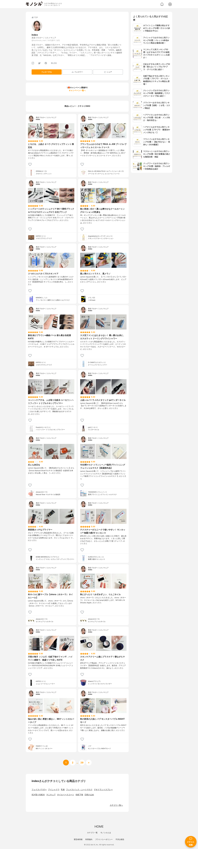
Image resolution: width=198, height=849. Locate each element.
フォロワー (78, 72)
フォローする (46, 72)
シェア (109, 72)
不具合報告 (120, 839)
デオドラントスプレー (103, 789)
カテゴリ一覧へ (116, 805)
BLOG (54, 63)
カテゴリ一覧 (92, 832)
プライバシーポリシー (104, 839)
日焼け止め (89, 795)
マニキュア (51, 795)
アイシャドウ (53, 789)
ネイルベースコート (65, 795)
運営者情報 (78, 839)
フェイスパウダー (39, 789)
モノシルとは (105, 832)
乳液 (63, 789)
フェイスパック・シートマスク (79, 789)
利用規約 (88, 839)
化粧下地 (79, 795)
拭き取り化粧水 (38, 795)
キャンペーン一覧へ (77, 90)
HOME (99, 826)
